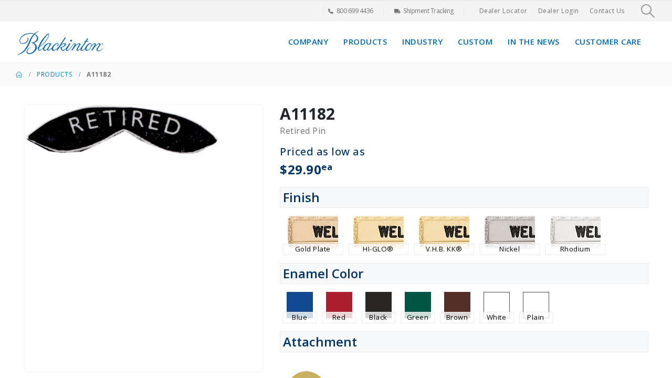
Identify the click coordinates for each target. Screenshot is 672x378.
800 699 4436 (355, 10)
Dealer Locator (503, 10)
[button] (648, 11)
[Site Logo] (60, 42)
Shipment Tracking (428, 10)
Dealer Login (558, 10)
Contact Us (607, 10)
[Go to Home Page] (19, 74)
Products (365, 41)
